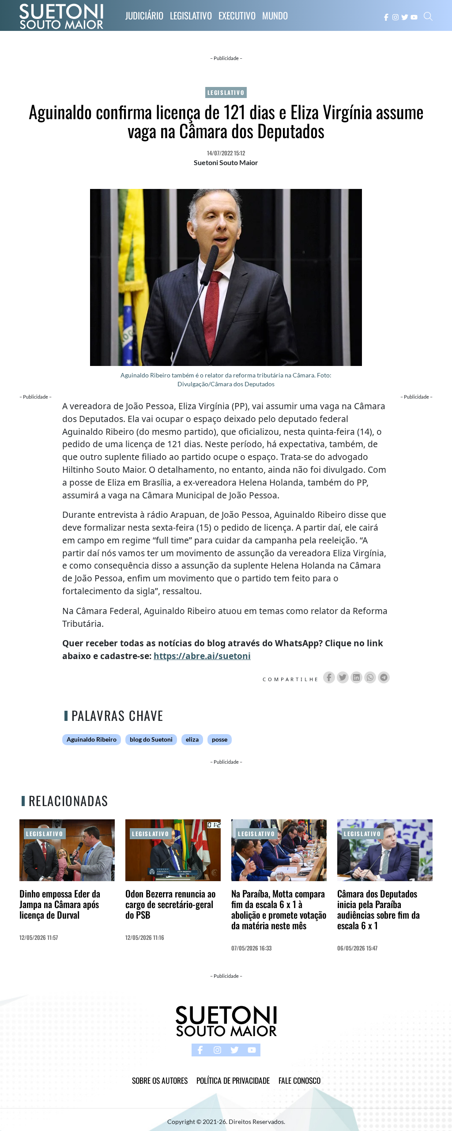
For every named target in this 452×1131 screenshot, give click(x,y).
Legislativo (191, 15)
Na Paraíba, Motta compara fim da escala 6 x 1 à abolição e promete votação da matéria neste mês (278, 909)
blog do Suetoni (151, 739)
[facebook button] (386, 16)
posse (219, 739)
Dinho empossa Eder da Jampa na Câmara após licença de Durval (59, 903)
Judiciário (144, 15)
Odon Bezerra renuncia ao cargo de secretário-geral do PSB (170, 903)
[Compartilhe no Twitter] (343, 677)
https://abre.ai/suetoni (202, 656)
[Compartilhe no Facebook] (329, 677)
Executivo (237, 15)
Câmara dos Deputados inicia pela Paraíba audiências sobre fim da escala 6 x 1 (378, 909)
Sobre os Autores (160, 1080)
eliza (192, 739)
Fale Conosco (299, 1080)
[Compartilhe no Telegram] (384, 677)
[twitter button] (404, 16)
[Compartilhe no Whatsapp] (370, 677)
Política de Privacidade (233, 1080)
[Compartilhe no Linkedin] (356, 677)
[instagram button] (395, 16)
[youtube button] (414, 16)
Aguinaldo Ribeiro (92, 739)
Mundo (275, 15)
